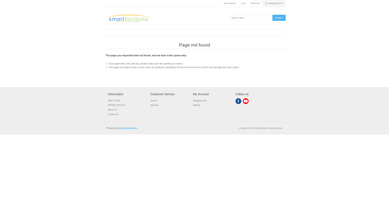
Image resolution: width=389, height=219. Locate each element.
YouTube (246, 101)
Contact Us (113, 114)
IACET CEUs (114, 100)
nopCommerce (128, 128)
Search (279, 18)
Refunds (154, 105)
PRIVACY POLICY (116, 105)
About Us (112, 109)
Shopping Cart (200, 100)
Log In (243, 3)
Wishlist (196, 105)
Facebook (238, 101)
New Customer (230, 3)
